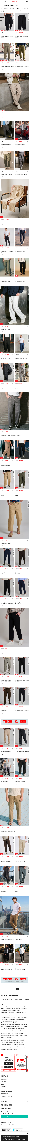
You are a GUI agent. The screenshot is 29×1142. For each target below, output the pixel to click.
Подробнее (22, 1139)
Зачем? (17, 1136)
